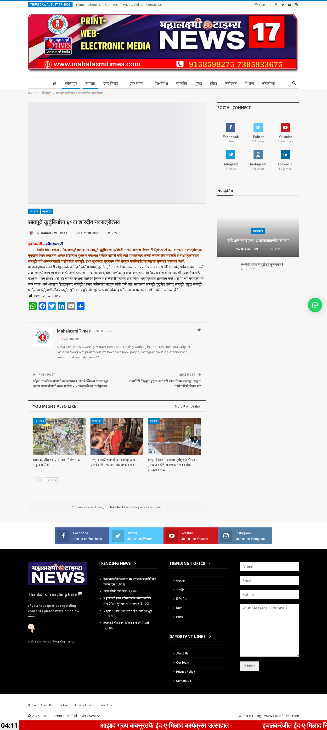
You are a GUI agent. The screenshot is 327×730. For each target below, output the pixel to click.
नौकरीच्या (268, 83)
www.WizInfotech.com (281, 715)
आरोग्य (179, 617)
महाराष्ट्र (90, 83)
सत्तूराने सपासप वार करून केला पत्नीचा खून (127, 610)
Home (80, 4)
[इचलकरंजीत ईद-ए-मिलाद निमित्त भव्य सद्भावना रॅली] (59, 436)
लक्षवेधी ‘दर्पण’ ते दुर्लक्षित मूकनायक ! (262, 264)
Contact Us (154, 4)
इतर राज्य (136, 83)
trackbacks (117, 507)
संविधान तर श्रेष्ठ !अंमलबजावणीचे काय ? (258, 240)
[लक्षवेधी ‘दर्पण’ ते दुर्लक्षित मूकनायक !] (227, 270)
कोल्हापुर (71, 83)
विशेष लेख (181, 599)
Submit (249, 666)
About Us (94, 4)
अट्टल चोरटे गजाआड (115, 591)
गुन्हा (199, 83)
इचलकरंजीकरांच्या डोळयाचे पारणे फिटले (126, 622)
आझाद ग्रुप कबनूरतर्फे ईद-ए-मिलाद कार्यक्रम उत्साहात (135, 725)
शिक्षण (249, 83)
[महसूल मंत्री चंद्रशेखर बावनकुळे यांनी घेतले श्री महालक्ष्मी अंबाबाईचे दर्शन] (117, 436)
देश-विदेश (161, 83)
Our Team (112, 4)
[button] (315, 305)
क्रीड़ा (213, 83)
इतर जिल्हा (110, 83)
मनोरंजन (231, 83)
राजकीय (181, 83)
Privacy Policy (133, 4)
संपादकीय (258, 231)
